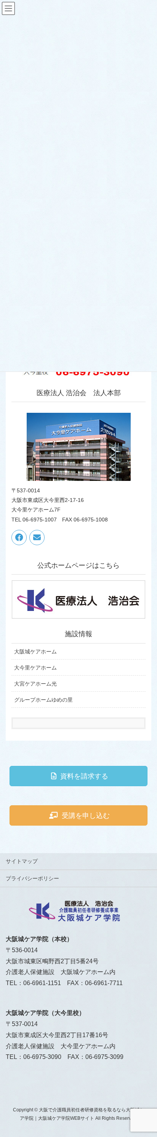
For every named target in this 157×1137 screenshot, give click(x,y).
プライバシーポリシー (32, 878)
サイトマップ (22, 861)
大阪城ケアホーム (35, 651)
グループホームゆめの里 (43, 700)
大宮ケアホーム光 (35, 684)
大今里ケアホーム (35, 668)
